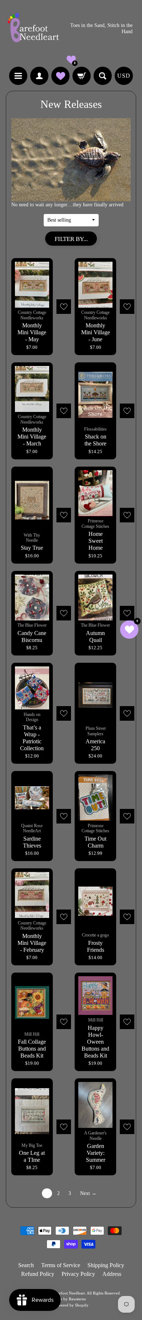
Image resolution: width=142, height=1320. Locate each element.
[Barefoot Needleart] (33, 28)
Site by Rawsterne (71, 1299)
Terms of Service (60, 1265)
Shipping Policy (105, 1265)
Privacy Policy (78, 1274)
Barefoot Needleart (69, 1293)
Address (111, 1274)
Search (26, 1265)
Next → (88, 1193)
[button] (71, 59)
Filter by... (71, 238)
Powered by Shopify (71, 1305)
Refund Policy (37, 1274)
